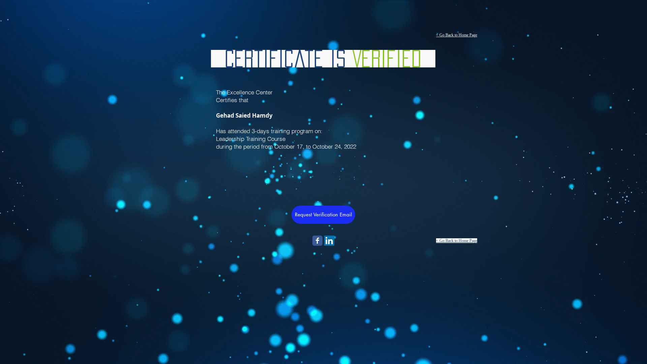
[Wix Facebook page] (317, 241)
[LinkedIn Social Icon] (329, 241)
